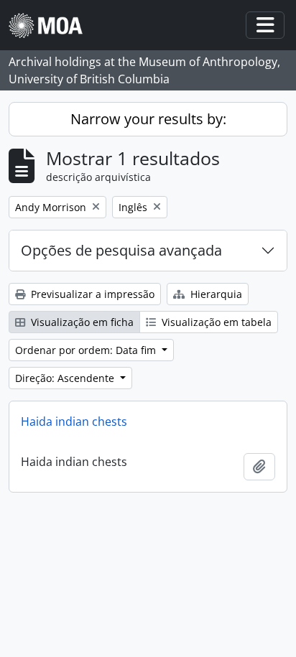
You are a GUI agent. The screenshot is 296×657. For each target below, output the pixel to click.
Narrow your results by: (148, 119)
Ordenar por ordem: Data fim (87, 350)
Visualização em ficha (81, 322)
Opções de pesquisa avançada (121, 250)
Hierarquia (215, 294)
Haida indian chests (74, 421)
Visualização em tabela (215, 322)
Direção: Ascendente (66, 378)
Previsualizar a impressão (91, 294)
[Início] (51, 25)
